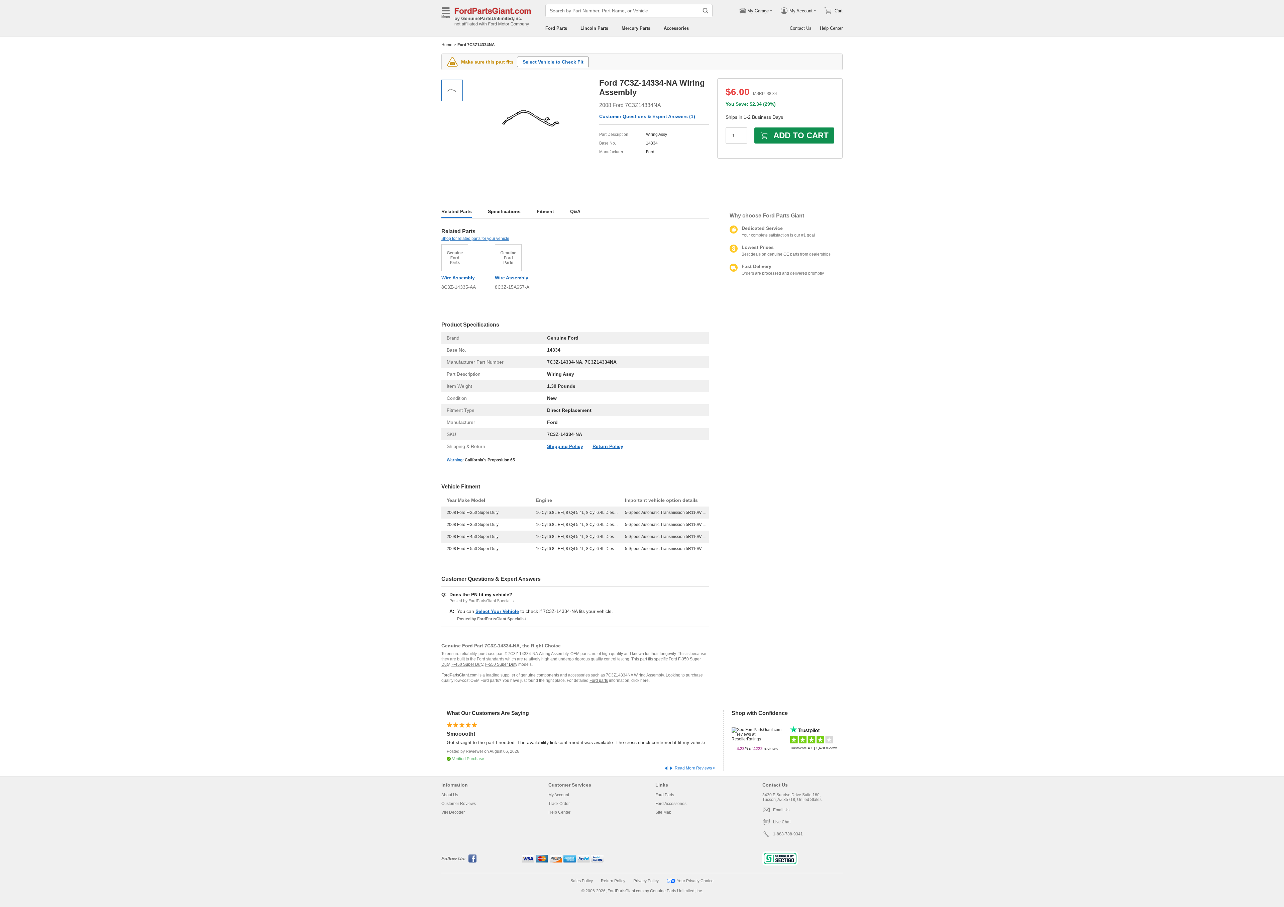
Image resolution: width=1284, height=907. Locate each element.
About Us (449, 795)
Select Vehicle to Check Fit (553, 62)
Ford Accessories (670, 803)
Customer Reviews (458, 803)
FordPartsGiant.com (459, 675)
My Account (558, 795)
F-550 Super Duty (501, 664)
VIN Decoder (453, 812)
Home (446, 44)
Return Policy (608, 446)
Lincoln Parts (594, 28)
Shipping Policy (565, 446)
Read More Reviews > (695, 768)
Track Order (559, 803)
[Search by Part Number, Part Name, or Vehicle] (706, 11)
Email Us (781, 810)
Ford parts (599, 680)
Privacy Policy (646, 881)
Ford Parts (556, 28)
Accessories (676, 28)
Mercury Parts (636, 28)
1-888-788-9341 (788, 834)
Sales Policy (581, 881)
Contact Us (801, 28)
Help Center (831, 28)
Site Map (663, 812)
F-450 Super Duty (467, 664)
